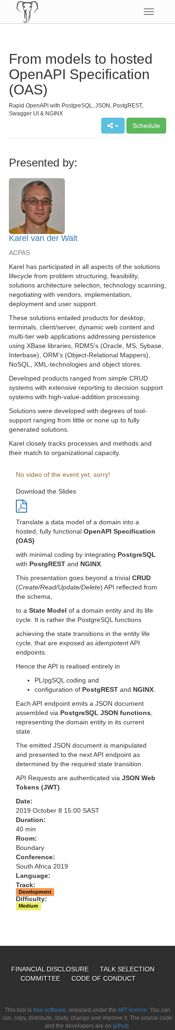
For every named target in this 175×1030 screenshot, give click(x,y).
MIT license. (133, 1010)
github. (121, 1026)
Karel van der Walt (43, 238)
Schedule (146, 125)
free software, (50, 1010)
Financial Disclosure (51, 969)
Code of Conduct (103, 978)
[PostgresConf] (27, 11)
